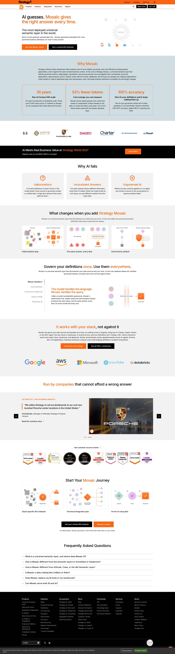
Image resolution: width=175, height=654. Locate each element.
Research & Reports (85, 608)
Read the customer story (32, 421)
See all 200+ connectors (101, 346)
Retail (42, 602)
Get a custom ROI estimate (63, 47)
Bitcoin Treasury (140, 605)
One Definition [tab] (36, 287)
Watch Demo (142, 6)
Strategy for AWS (65, 602)
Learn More (133, 151)
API (98, 602)
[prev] (16, 416)
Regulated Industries (66, 617)
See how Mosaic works (34, 47)
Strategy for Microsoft (67, 608)
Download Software (104, 614)
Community (101, 599)
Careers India (139, 611)
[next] (159, 416)
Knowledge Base (102, 608)
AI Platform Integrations (26, 620)
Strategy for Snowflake (67, 614)
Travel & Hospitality (47, 631)
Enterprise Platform (28, 624)
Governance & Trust (29, 616)
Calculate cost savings (73, 346)
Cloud (118, 605)
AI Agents (25, 613)
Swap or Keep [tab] (36, 297)
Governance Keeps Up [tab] (33, 292)
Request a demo (103, 524)
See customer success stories (86, 448)
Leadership (138, 622)
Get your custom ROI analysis (77, 524)
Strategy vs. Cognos (85, 625)
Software (146, 2)
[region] (87, 651)
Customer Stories (84, 617)
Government (45, 617)
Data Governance (28, 607)
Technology (45, 628)
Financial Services (47, 605)
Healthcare (44, 608)
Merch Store (138, 625)
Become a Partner (140, 602)
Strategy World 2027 (85, 614)
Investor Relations (140, 619)
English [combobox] (25, 643)
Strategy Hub (139, 628)
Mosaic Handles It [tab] (35, 282)
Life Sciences (45, 611)
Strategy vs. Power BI (85, 628)
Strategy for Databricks (67, 611)
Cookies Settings (126, 650)
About (136, 599)
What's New (82, 619)
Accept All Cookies (140, 650)
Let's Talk (152, 6)
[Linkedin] (50, 643)
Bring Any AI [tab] (37, 302)
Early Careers (139, 617)
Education (44, 614)
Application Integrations (30, 610)
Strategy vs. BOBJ (84, 622)
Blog (79, 602)
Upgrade (119, 614)
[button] (87, 556)
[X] (45, 643)
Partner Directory (103, 611)
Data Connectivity (65, 619)
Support (118, 608)
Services (119, 599)
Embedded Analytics (29, 632)
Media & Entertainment (48, 625)
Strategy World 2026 (85, 611)
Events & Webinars (84, 605)
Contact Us (138, 614)
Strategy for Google (66, 605)
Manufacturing (46, 622)
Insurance (44, 619)
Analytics (127, 2)
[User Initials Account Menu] (154, 2)
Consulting (119, 602)
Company (136, 2)
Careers (137, 608)
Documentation (102, 605)
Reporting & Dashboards (26, 628)
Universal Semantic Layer (28, 603)
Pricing (24, 635)
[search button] (134, 6)
